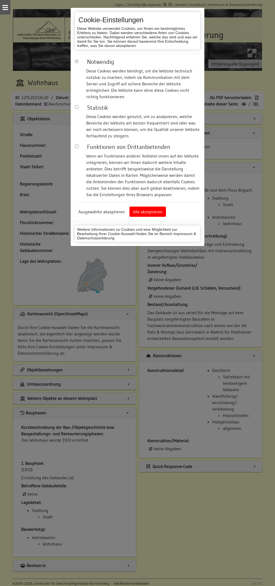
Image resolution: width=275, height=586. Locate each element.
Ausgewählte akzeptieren (101, 211)
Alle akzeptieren (147, 211)
